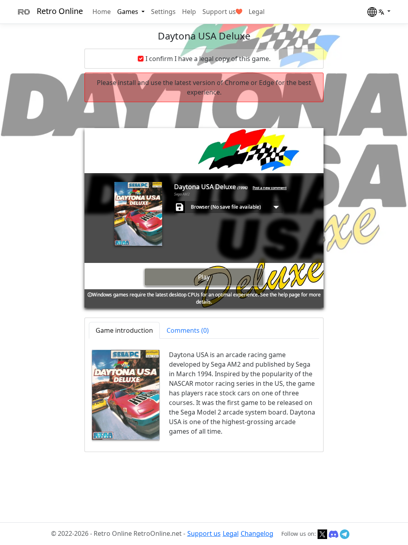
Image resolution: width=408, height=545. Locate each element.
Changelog (257, 533)
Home (101, 11)
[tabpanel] (204, 395)
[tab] (188, 330)
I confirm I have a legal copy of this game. (208, 58)
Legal (257, 11)
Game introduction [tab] (124, 330)
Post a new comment (269, 187)
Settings (163, 11)
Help (189, 11)
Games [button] (128, 11)
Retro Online (60, 11)
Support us (219, 11)
